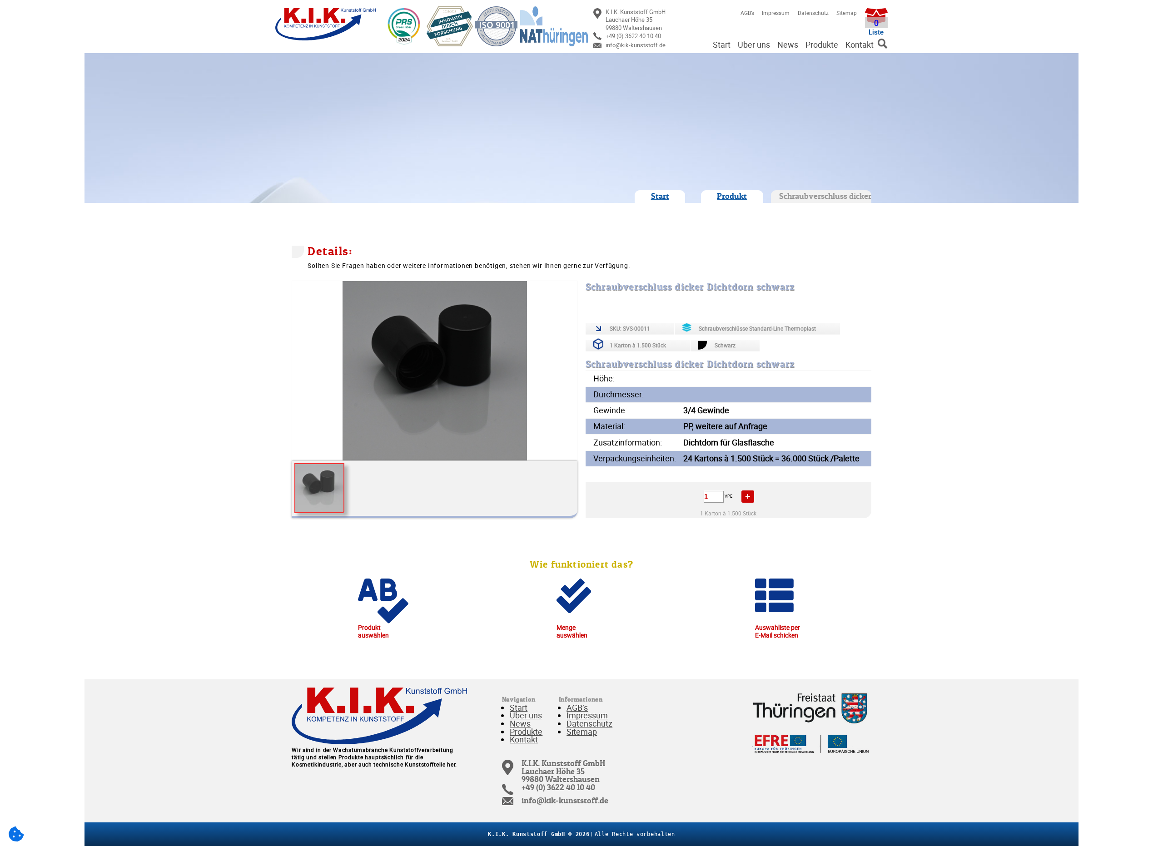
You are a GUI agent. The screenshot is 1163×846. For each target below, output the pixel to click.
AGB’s (747, 13)
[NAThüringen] (552, 26)
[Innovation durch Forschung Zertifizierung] (448, 26)
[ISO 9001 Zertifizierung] (495, 26)
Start (722, 44)
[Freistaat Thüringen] (811, 707)
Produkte (821, 44)
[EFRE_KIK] (811, 744)
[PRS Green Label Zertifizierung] (402, 26)
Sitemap (846, 13)
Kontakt (859, 44)
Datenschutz (813, 13)
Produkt (732, 196)
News (787, 44)
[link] (649, 20)
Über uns (754, 44)
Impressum (776, 13)
